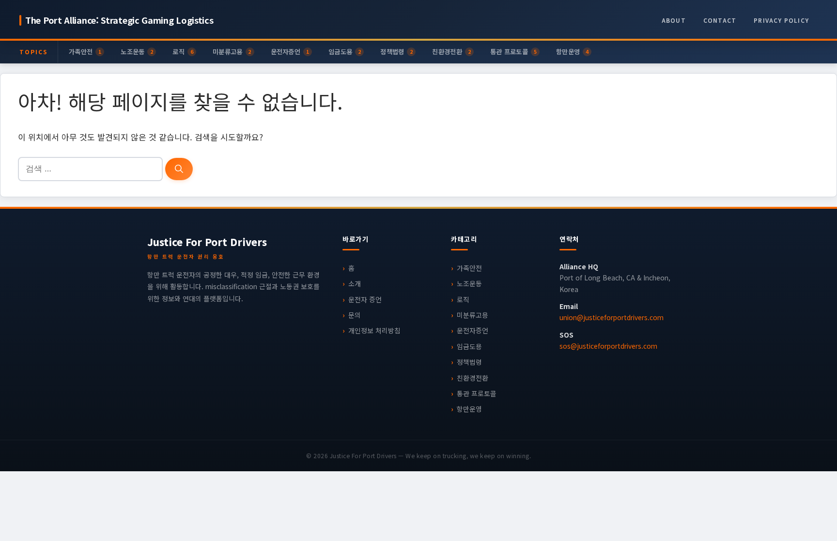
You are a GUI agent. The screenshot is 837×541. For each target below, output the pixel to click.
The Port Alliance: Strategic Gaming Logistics (119, 20)
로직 (182, 51)
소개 (354, 283)
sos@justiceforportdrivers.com (608, 346)
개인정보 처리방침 (374, 330)
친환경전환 (451, 51)
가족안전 (85, 51)
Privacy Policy (781, 20)
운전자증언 (290, 51)
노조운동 (137, 51)
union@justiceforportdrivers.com (611, 317)
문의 (354, 315)
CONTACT (719, 20)
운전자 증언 (365, 299)
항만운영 (572, 51)
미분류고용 (232, 51)
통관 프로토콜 (513, 51)
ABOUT (674, 20)
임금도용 (344, 51)
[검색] (179, 169)
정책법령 (396, 51)
